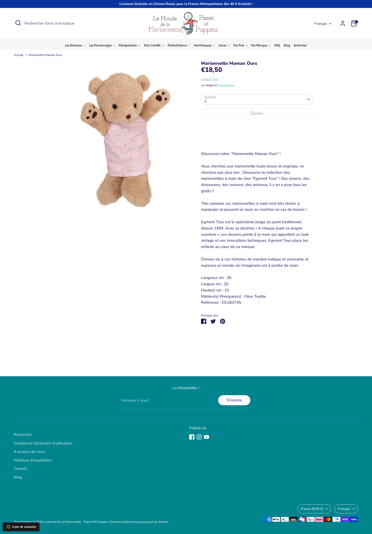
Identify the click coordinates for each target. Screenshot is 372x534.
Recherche (23, 434)
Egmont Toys (210, 79)
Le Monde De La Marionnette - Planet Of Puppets (75, 522)
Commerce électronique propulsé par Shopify (139, 522)
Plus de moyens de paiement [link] (257, 137)
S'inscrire (234, 400)
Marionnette (226, 85)
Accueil (18, 55)
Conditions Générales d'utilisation (43, 443)
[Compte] (342, 23)
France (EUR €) (312, 508)
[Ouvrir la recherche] (18, 23)
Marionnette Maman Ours (45, 55)
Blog (18, 477)
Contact (20, 468)
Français (321, 23)
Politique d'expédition (33, 460)
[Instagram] (199, 437)
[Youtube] (206, 437)
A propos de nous (29, 451)
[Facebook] (191, 437)
